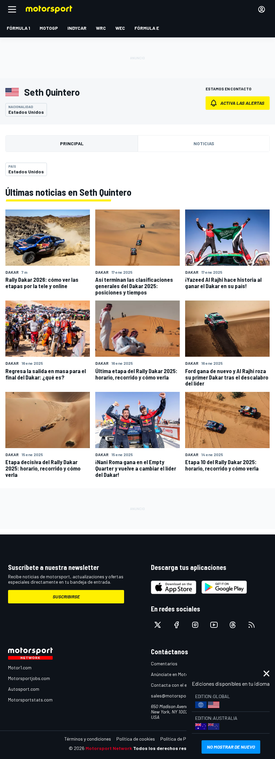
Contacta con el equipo (174, 685)
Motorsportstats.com (30, 699)
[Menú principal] (12, 9)
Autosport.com (23, 689)
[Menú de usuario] (261, 9)
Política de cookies (135, 739)
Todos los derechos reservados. (169, 748)
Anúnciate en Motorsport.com (181, 674)
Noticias (204, 143)
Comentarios (164, 663)
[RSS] (251, 624)
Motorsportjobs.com (29, 678)
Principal (72, 143)
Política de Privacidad (182, 739)
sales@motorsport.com (175, 695)
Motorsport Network (109, 748)
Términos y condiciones (87, 739)
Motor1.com (20, 667)
